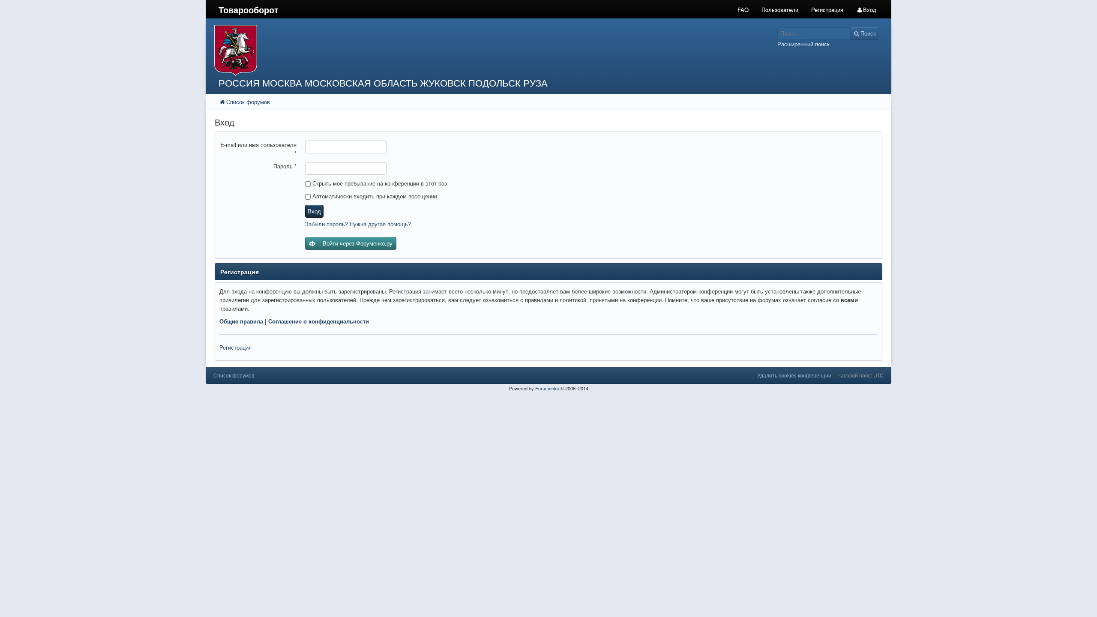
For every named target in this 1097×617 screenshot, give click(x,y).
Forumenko (547, 388)
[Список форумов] (462, 50)
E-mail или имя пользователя (258, 149)
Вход (314, 211)
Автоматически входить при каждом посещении (374, 196)
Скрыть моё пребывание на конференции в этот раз (379, 183)
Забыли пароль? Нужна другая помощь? (358, 224)
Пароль (285, 166)
